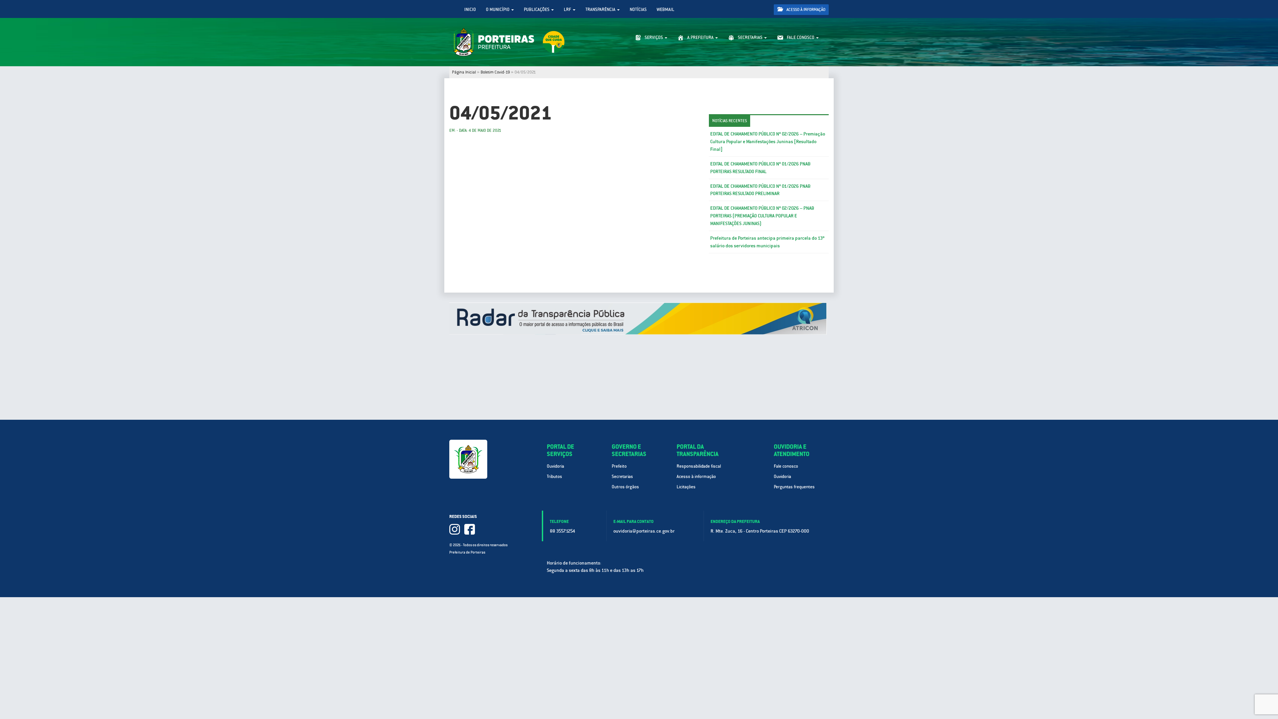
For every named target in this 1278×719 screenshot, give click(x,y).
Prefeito (619, 466)
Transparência (600, 9)
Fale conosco (786, 466)
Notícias (638, 9)
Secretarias (622, 476)
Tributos (554, 476)
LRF (568, 9)
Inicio (470, 9)
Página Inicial (464, 72)
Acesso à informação (805, 9)
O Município (498, 9)
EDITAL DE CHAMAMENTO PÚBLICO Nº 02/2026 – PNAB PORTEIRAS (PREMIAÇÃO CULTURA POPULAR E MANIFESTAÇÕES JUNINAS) (762, 215)
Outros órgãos (625, 487)
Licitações (686, 487)
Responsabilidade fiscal (699, 466)
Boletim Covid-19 (495, 72)
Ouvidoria (555, 466)
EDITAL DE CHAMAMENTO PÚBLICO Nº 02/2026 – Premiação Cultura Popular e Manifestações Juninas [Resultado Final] (767, 141)
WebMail (665, 9)
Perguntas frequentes (794, 487)
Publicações (537, 9)
